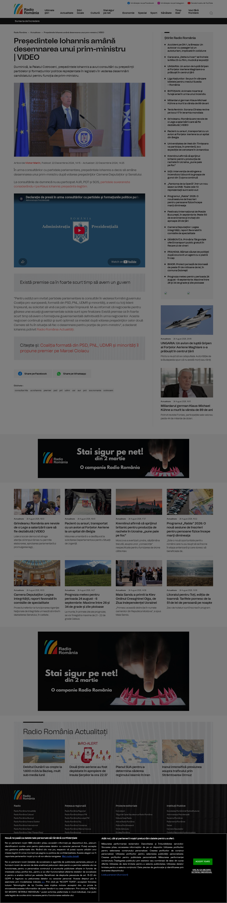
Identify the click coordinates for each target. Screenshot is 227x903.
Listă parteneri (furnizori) (114, 875)
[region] (113, 868)
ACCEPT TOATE (202, 862)
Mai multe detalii (70, 856)
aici (43, 882)
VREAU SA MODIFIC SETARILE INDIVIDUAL (201, 871)
